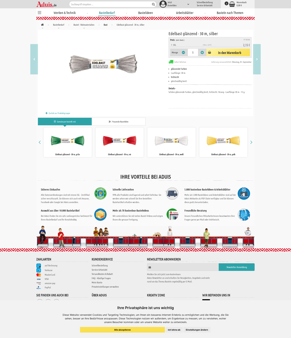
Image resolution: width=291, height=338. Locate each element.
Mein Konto (97, 282)
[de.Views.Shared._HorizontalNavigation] (42, 25)
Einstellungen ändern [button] (197, 329)
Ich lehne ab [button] (174, 329)
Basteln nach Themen (230, 13)
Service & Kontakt (204, 5)
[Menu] (39, 12)
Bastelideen (145, 13)
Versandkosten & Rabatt (102, 273)
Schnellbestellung (205, 2)
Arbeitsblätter (184, 13)
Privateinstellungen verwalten (105, 286)
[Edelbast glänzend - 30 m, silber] (103, 64)
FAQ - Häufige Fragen (101, 278)
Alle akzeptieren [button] (122, 329)
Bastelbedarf (107, 13)
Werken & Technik (65, 13)
